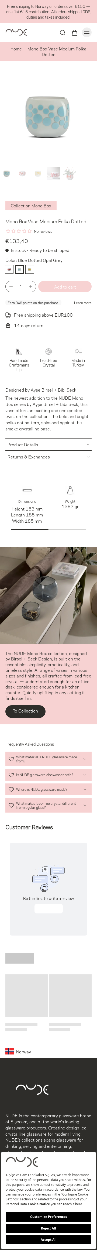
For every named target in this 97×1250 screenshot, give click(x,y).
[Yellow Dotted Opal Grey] (29, 269)
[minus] (11, 286)
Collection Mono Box (31, 205)
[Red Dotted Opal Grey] (9, 269)
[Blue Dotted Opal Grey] (19, 269)
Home (16, 48)
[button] (65, 286)
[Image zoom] (48, 116)
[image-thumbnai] (6, 173)
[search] (62, 32)
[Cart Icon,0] (74, 32)
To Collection (25, 710)
